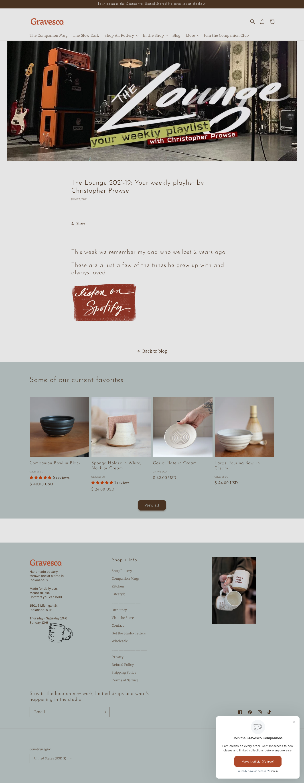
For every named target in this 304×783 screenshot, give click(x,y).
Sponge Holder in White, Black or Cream (116, 465)
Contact (118, 626)
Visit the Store (123, 618)
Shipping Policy (124, 672)
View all (152, 505)
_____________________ (129, 649)
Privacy (118, 657)
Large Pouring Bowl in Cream (237, 465)
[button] (121, 35)
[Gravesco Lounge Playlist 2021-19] (104, 326)
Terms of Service (125, 680)
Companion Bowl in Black (55, 463)
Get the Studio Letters (129, 633)
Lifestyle (118, 594)
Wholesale (120, 641)
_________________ (126, 602)
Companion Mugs (126, 579)
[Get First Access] (104, 712)
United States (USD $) (50, 758)
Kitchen (118, 586)
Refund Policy (123, 665)
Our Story (119, 610)
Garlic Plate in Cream (175, 463)
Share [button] (80, 223)
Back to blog (154, 351)
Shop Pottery (122, 571)
